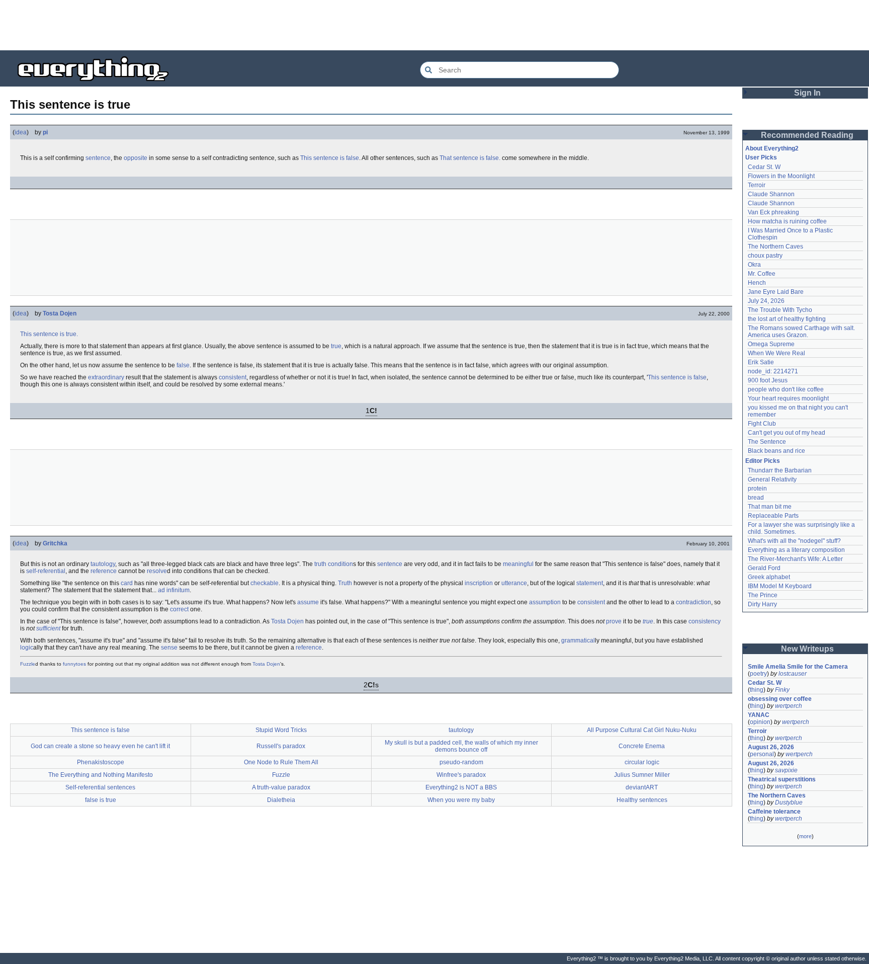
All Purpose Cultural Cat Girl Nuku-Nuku (642, 730)
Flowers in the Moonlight (781, 176)
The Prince (762, 595)
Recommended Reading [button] (807, 135)
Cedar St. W (764, 167)
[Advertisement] (434, 25)
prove (614, 621)
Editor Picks (762, 460)
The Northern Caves (775, 246)
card (127, 583)
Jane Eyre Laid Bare (776, 291)
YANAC (758, 714)
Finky (782, 689)
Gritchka (55, 543)
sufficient (48, 628)
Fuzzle (27, 664)
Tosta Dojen (59, 313)
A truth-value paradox (281, 787)
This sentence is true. (49, 334)
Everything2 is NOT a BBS (461, 787)
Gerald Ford (764, 568)
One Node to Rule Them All (281, 762)
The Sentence (767, 441)
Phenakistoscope (100, 762)
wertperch (788, 705)
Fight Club (762, 423)
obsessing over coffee (780, 698)
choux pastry (765, 255)
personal (762, 754)
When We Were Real (776, 353)
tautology (103, 564)
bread (756, 497)
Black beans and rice (776, 450)
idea (21, 132)
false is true (100, 800)
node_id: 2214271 (773, 371)
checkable (264, 583)
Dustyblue (789, 802)
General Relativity (772, 479)
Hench (757, 282)
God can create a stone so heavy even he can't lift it (100, 746)
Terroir (756, 185)
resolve (157, 571)
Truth (345, 583)
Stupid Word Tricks (281, 730)
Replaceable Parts (773, 515)
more (805, 836)
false (183, 365)
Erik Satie (761, 362)
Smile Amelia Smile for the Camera (798, 666)
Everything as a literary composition (796, 549)
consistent (232, 377)
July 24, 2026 (766, 300)
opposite (135, 158)
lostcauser (792, 673)
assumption (545, 602)
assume (308, 602)
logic (26, 647)
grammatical (578, 640)
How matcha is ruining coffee (787, 221)
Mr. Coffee (761, 273)
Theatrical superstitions (782, 779)
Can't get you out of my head (786, 432)
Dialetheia (281, 800)
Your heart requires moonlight (788, 398)
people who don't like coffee (786, 389)
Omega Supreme (771, 344)
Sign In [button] (807, 93)
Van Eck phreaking (773, 212)
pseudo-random (461, 762)
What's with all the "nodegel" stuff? (794, 540)
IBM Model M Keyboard (780, 586)
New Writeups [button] (807, 649)
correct (179, 609)
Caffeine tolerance (774, 811)
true (336, 346)
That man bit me (770, 506)
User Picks (761, 157)
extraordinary (106, 377)
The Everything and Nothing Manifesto (100, 774)
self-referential (45, 571)
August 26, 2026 (771, 747)
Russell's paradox (280, 746)
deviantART (642, 787)
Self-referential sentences (100, 787)
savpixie (786, 770)
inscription (479, 583)
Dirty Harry (762, 604)
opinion (760, 722)
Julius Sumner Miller (642, 774)
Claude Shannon (771, 194)
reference (104, 571)
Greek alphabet (769, 577)
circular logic (642, 762)
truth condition (333, 564)
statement (589, 583)
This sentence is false (329, 158)
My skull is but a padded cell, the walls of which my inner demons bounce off (461, 746)
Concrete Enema (642, 746)
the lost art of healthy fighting (787, 319)
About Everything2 (772, 148)
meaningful (518, 564)
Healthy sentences (642, 800)
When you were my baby (461, 800)
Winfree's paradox (461, 774)
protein (757, 488)
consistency (704, 621)
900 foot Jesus (768, 380)
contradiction (693, 602)
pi (45, 132)
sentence (98, 158)
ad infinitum (174, 590)
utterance (514, 583)
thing (756, 689)
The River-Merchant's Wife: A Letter (795, 559)
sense (169, 647)
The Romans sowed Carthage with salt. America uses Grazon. (802, 332)
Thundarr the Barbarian (780, 470)
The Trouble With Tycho (780, 309)
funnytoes (74, 664)
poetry (758, 673)
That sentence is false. (470, 158)
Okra (754, 264)
